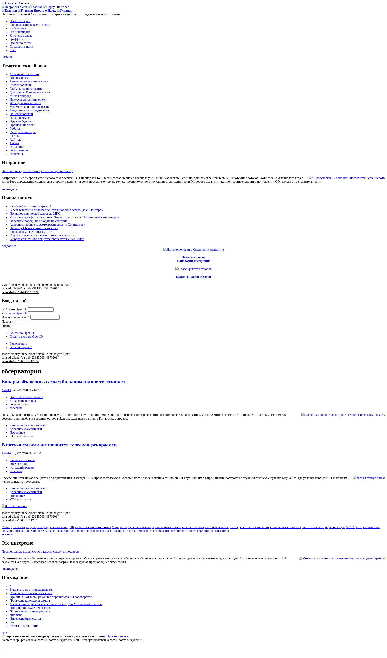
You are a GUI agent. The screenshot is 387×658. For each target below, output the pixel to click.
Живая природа (20, 96)
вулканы (95, 530)
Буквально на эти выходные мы (31, 589)
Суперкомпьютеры (23, 132)
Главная (7, 57)
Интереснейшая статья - (26, 618)
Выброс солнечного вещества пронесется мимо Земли (47, 239)
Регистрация (18, 343)
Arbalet (6, 390)
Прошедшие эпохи (22, 125)
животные (59, 527)
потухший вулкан (22, 467)
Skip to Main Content (15, 3)
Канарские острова (23, 400)
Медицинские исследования (29, 110)
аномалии (19, 530)
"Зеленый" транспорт (24, 74)
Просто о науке (117, 636)
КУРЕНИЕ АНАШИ (24, 626)
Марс (115, 527)
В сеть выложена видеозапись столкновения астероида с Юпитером (56, 210)
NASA (350, 527)
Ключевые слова (21, 35)
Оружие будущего (22, 121)
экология (19, 527)
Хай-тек (15, 139)
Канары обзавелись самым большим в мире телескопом (63, 381)
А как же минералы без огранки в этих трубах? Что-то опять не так (56, 604)
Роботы (15, 128)
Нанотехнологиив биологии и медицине (193, 259)
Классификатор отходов (193, 276)
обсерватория (19, 404)
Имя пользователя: (16, 317)
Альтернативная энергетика (29, 81)
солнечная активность (285, 527)
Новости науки (20, 21)
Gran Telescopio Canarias (26, 397)
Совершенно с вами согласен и (31, 593)
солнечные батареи (195, 527)
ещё (4, 632)
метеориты (146, 530)
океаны (32, 530)
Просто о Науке (45, 10)
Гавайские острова (22, 460)
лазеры (43, 530)
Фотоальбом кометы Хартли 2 (30, 206)
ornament (16, 615)
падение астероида (61, 530)
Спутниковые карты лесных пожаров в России (42, 235)
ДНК (70, 527)
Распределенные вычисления (30, 24)
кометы (223, 527)
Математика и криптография (29, 106)
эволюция (82, 530)
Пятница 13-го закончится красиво (34, 228)
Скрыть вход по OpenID (26, 336)
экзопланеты (220, 530)
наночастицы (144, 527)
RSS (13, 50)
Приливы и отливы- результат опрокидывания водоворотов (51, 597)
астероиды (44, 527)
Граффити (16, 39)
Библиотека (18, 28)
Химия (14, 143)
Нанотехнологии (21, 114)
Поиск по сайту (20, 43)
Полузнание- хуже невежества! (31, 607)
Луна (131, 527)
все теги (7, 534)
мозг (359, 527)
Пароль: (8, 321)
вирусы (31, 527)
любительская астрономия (93, 527)
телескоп (16, 408)
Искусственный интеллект (28, 99)
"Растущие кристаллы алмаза (30, 600)
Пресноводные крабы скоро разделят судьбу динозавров (40, 551)
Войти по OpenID (22, 333)
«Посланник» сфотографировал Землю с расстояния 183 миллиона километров (64, 217)
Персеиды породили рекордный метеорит (38, 221)
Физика (15, 135)
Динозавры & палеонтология (30, 92)
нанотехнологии (313, 527)
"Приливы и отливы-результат (31, 611)
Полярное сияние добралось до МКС (35, 213)
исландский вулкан (125, 530)
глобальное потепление (171, 530)
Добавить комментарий (26, 429)
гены (123, 527)
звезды (106, 530)
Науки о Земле (20, 117)
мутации (205, 530)
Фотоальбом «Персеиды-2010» (31, 231)
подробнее (9, 246)
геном (213, 527)
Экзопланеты (19, 150)
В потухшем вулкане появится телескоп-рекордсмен (59, 444)
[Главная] (35, 7)
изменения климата (168, 527)
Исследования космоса (25, 103)
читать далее (10, 189)
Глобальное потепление (26, 88)
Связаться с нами (21, 46)
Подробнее (17, 432)
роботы (193, 530)
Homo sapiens (19, 77)
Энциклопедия (20, 32)
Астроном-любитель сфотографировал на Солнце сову (47, 224)
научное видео (335, 527)
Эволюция (17, 146)
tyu (12, 622)
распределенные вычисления (249, 527)
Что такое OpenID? (14, 313)
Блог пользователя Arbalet (27, 425)
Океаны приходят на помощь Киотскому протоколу (37, 171)
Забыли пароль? (21, 347)
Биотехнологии (20, 85)
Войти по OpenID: (15, 309)
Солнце (7, 527)
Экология (16, 154)
